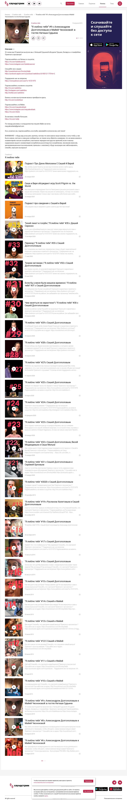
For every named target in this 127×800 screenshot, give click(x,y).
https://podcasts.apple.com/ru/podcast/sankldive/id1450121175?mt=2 (30, 74)
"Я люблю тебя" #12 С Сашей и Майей (44, 641)
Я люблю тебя (17, 14)
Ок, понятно (88, 791)
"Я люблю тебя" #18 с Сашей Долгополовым (48, 521)
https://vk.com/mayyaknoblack (15, 107)
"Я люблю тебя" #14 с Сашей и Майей (44, 601)
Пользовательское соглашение (113, 798)
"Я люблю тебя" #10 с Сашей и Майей (44, 681)
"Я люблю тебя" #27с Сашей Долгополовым (47, 362)
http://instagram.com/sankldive (16, 90)
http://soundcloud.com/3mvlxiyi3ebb (17, 71)
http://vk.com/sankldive (13, 88)
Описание (8, 49)
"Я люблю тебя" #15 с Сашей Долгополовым (48, 581)
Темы (112, 3)
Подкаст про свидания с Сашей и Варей (45, 203)
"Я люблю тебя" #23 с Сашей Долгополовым (48, 422)
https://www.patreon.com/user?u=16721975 (20, 81)
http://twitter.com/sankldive (14, 93)
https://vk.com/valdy (12, 119)
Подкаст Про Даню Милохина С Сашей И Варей (49, 163)
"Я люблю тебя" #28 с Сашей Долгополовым (48, 342)
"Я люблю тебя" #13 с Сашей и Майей (44, 621)
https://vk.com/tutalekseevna (15, 62)
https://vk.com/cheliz (12, 112)
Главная (81, 3)
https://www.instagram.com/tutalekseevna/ (20, 64)
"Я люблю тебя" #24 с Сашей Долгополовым (48, 402)
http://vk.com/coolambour (14, 100)
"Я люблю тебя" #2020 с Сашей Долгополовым (49, 482)
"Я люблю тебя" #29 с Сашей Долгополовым (48, 322)
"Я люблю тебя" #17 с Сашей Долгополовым (48, 541)
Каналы (102, 3)
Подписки (92, 3)
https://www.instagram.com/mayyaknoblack (20, 109)
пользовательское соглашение (43, 782)
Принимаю (88, 781)
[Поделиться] (44, 38)
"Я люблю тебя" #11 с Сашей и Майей (44, 661)
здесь (46, 796)
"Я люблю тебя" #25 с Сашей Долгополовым (48, 382)
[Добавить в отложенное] (38, 38)
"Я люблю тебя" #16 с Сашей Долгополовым (48, 561)
